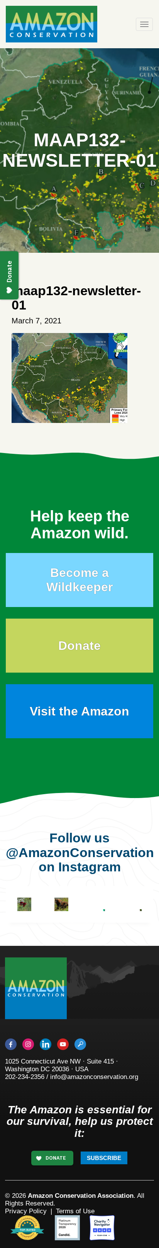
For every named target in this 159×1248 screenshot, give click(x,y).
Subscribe (104, 1158)
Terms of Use (75, 1211)
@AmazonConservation (80, 852)
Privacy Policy (26, 1211)
